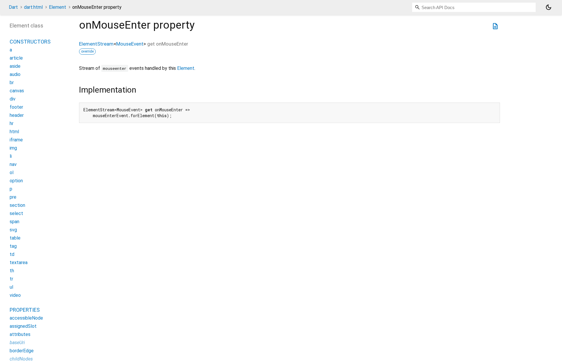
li (11, 156)
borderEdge (22, 350)
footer (16, 107)
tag (13, 246)
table (15, 238)
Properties (25, 310)
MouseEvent (129, 44)
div (13, 99)
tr (11, 279)
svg (13, 230)
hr (11, 123)
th (12, 270)
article (16, 58)
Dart (13, 7)
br (12, 82)
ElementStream (96, 44)
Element (57, 7)
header (17, 115)
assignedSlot (23, 326)
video (15, 295)
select (16, 213)
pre (13, 197)
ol (11, 172)
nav (13, 164)
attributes (20, 334)
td (12, 254)
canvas (17, 90)
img (13, 148)
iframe (16, 140)
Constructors (30, 42)
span (14, 221)
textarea (19, 262)
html (14, 131)
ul (11, 287)
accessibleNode (26, 318)
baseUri (17, 342)
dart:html (33, 7)
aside (15, 66)
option (16, 180)
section (17, 205)
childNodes (21, 359)
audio (15, 74)
